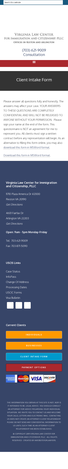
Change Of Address (17, 282)
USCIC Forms (14, 292)
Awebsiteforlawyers (45, 440)
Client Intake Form (34, 356)
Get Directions (14, 204)
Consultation (34, 54)
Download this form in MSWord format (26, 155)
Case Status (13, 271)
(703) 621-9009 (34, 50)
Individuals (34, 334)
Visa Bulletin (13, 297)
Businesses (34, 345)
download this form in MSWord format (26, 147)
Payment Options (34, 367)
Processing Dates (16, 287)
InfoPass (11, 276)
